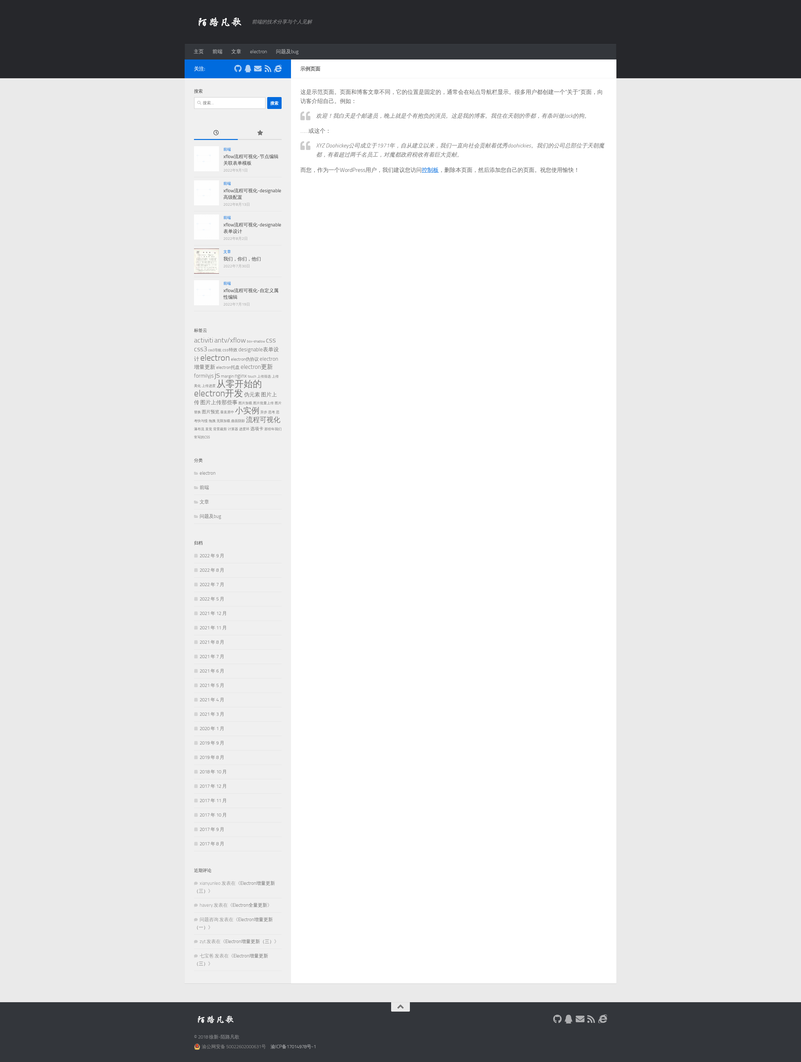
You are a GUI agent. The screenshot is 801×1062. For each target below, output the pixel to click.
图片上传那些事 (218, 402)
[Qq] (248, 68)
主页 (199, 51)
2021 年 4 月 (212, 700)
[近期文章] (216, 133)
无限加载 (223, 421)
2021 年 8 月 (212, 642)
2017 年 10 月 (213, 815)
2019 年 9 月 (212, 743)
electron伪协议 (245, 359)
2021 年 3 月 (212, 714)
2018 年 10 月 (213, 772)
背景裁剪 (220, 429)
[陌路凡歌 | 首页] (220, 22)
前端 (217, 51)
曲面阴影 (238, 421)
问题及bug (287, 51)
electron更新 (257, 366)
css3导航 (215, 350)
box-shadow (256, 341)
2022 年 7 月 (212, 584)
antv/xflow (230, 340)
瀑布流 (199, 429)
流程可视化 (263, 419)
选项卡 (256, 428)
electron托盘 (228, 367)
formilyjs (204, 376)
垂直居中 (227, 412)
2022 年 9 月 (212, 556)
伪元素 (252, 394)
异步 (263, 412)
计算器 (233, 429)
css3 (200, 349)
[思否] (278, 68)
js (217, 375)
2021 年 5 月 (212, 685)
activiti (203, 340)
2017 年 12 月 (213, 786)
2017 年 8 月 (212, 844)
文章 (236, 51)
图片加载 (245, 403)
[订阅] (268, 68)
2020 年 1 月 (212, 728)
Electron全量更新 (249, 905)
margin (227, 376)
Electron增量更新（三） (249, 941)
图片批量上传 (263, 403)
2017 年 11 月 (213, 800)
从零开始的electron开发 (228, 389)
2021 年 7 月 (212, 656)
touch (252, 376)
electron (258, 51)
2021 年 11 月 (213, 628)
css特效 (229, 350)
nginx (241, 376)
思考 (271, 412)
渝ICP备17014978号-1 (293, 1046)
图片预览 (210, 412)
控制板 (430, 170)
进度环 (244, 429)
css (271, 340)
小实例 (247, 410)
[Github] (238, 68)
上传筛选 (264, 376)
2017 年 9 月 (212, 829)
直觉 (208, 429)
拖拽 (212, 421)
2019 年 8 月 (212, 757)
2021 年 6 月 (212, 671)
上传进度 (209, 386)
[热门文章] (260, 133)
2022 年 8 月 (212, 570)
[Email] (258, 68)
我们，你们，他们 (242, 259)
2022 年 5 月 (212, 599)
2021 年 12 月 (213, 613)
